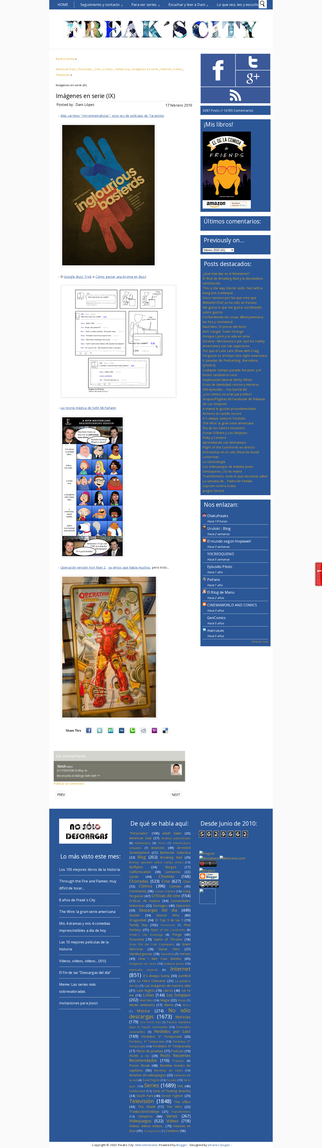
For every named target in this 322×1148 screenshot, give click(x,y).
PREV (61, 794)
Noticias (183, 1016)
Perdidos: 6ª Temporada (172, 1046)
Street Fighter (172, 1095)
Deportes (183, 905)
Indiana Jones (174, 964)
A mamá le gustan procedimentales (229, 408)
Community (138, 891)
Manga (182, 1000)
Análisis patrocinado (176, 838)
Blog (142, 857)
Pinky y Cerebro (214, 437)
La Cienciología (214, 461)
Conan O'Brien (165, 891)
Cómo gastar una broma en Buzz (121, 276)
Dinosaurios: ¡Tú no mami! (222, 471)
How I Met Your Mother (160, 958)
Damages (160, 905)
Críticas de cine (166, 895)
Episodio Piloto (219, 566)
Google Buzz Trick (78, 276)
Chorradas (84, 69)
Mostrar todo (260, 641)
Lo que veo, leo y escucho (238, 4)
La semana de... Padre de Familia (227, 481)
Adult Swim (172, 833)
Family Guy (122, 69)
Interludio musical (143, 970)
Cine (97, 69)
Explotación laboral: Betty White (227, 379)
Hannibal (167, 954)
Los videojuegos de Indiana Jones (228, 466)
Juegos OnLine (213, 490)
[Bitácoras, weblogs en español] (232, 858)
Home (63, 4)
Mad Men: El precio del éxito (224, 326)
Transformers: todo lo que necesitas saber (235, 476)
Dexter (134, 915)
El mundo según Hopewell (229, 541)
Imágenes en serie (145, 69)
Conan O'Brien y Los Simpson (225, 432)
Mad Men (146, 1000)
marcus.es (215, 630)
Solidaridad (137, 1091)
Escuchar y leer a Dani (186, 4)
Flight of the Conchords (168, 930)
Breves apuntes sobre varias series (156, 862)
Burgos (171, 867)
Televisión (63, 75)
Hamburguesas (140, 954)
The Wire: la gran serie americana (228, 423)
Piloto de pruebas (149, 1051)
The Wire (174, 1106)
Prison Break (139, 1065)
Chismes (166, 876)
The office (182, 1102)
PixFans (213, 579)
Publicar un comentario (69, 784)
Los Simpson (179, 995)
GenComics (216, 617)
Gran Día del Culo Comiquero (151, 944)
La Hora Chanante (151, 980)
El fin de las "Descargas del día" (85, 972)
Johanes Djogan (219, 1145)
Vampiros (145, 1116)
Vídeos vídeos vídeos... (146, 1126)
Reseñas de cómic (168, 1070)
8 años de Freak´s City (77, 900)
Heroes (185, 954)
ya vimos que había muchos (129, 567)
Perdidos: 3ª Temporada (161, 1036)
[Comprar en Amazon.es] (227, 207)
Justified (184, 975)
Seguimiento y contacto (100, 4)
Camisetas (173, 871)
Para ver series (143, 4)
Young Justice (152, 1131)
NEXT (176, 794)
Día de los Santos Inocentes (224, 428)
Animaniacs (143, 843)
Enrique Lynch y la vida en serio (226, 336)
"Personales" (139, 833)
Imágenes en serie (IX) (85, 96)
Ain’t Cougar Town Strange (223, 331)
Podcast (177, 1051)
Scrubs (172, 1080)
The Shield (146, 1106)
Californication (140, 871)
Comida (175, 886)
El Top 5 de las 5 (169, 920)
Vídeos (172, 1120)
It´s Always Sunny (156, 975)
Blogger (181, 1145)
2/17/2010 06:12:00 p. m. (72, 770)
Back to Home (65, 59)
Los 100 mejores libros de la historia (89, 869)
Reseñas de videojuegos (147, 1075)
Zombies (172, 1130)
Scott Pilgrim (151, 1080)
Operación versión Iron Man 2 (82, 567)
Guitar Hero (169, 949)
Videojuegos (140, 1120)
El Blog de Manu (220, 592)
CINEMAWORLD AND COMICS (232, 605)
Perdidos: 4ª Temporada (147, 1041)
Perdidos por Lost (172, 1031)
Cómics (108, 69)
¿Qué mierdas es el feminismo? (226, 273)
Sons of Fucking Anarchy (172, 1091)
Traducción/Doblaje (144, 1111)
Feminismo (168, 925)
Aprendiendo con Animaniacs (224, 442)
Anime (162, 843)
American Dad (65, 69)
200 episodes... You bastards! (225, 389)
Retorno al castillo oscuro (222, 413)
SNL (180, 1086)
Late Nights (145, 990)
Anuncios (158, 847)
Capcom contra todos (219, 486)
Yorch (61, 766)
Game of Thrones (168, 939)
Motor (187, 1005)
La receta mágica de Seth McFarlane (88, 407)
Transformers (181, 1112)
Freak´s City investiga (146, 935)
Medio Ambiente (142, 1005)
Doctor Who (167, 915)
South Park (144, 1095)
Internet (165, 69)
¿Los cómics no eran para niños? (227, 394)
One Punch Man (150, 1022)
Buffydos (136, 867)
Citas (187, 881)
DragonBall (137, 920)
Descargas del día (158, 910)
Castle (134, 876)
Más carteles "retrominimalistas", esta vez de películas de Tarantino (112, 115)
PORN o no (139, 1055)
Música (143, 1010)
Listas (148, 995)
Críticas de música (144, 900)
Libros (168, 990)
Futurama (136, 939)
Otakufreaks (217, 515)
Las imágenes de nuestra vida (168, 985)
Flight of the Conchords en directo (229, 447)
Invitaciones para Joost (78, 1003)
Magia (165, 1000)
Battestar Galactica (175, 852)
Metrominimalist (146, 1145)
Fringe (177, 934)
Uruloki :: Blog (219, 528)
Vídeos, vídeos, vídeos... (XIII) (82, 961)
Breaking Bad (171, 857)
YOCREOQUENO (220, 554)
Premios (178, 1061)
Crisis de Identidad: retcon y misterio (231, 384)
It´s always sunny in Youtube (224, 418)
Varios (172, 1116)
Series (177, 69)
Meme (168, 1005)
